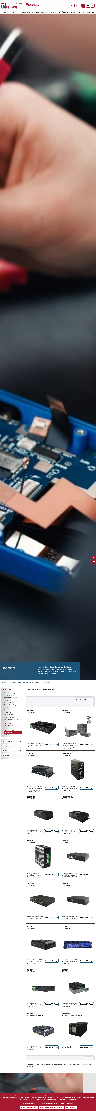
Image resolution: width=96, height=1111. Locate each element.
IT (93, 6)
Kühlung (5, 750)
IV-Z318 (31, 927)
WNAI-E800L (72, 1014)
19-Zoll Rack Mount (10, 725)
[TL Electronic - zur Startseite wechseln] (10, 6)
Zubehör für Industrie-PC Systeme (11, 720)
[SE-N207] (78, 986)
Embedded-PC (8, 732)
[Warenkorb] (76, 6)
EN (88, 6)
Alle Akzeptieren (71, 1107)
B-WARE (6, 735)
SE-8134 (66, 927)
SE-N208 (35, 1014)
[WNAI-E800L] (78, 1029)
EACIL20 (66, 711)
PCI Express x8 (7, 741)
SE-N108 (31, 971)
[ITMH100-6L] (42, 900)
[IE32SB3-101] (42, 813)
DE (83, 6)
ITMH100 (66, 841)
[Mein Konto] (72, 6)
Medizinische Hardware (11, 697)
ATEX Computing (9, 702)
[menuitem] (56, 6)
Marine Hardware (9, 700)
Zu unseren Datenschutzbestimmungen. (67, 1099)
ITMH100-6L (31, 884)
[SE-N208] (42, 1029)
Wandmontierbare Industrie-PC (13, 730)
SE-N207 (66, 971)
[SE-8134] (78, 943)
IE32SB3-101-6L (67, 798)
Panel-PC (7, 707)
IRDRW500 (31, 841)
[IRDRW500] (42, 857)
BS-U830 (31, 711)
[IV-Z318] (42, 943)
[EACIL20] (78, 727)
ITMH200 (66, 884)
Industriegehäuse (9, 717)
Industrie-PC (8, 723)
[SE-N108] (42, 986)
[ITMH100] (78, 857)
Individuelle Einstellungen (29, 1107)
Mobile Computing (9, 693)
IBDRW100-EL (66, 754)
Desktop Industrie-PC (10, 728)
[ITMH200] (78, 900)
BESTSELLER (8, 712)
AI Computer (8, 710)
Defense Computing (10, 705)
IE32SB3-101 (31, 798)
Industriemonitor (9, 714)
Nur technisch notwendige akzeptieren (51, 1107)
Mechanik (6, 755)
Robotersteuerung (9, 695)
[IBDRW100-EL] (78, 770)
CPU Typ (5, 746)
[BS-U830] (42, 727)
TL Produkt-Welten (9, 690)
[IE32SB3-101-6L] (78, 813)
